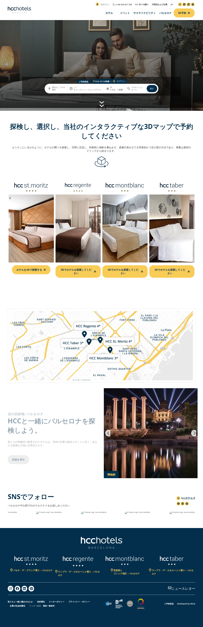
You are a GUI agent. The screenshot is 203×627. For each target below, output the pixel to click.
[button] (107, 433)
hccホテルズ (188, 498)
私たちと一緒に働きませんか (20, 601)
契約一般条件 (49, 605)
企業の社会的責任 (17, 605)
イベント (125, 13)
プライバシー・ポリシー (79, 601)
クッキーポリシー (56, 601)
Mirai (192, 603)
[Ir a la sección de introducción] (101, 103)
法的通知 (41, 601)
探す (152, 88)
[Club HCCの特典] (94, 81)
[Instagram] (180, 4)
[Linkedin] (188, 4)
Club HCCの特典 (102, 81)
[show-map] (101, 345)
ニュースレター (183, 588)
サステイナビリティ (144, 13)
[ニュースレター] (169, 587)
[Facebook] (184, 4)
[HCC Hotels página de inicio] (19, 10)
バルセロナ (165, 13)
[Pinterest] (193, 4)
